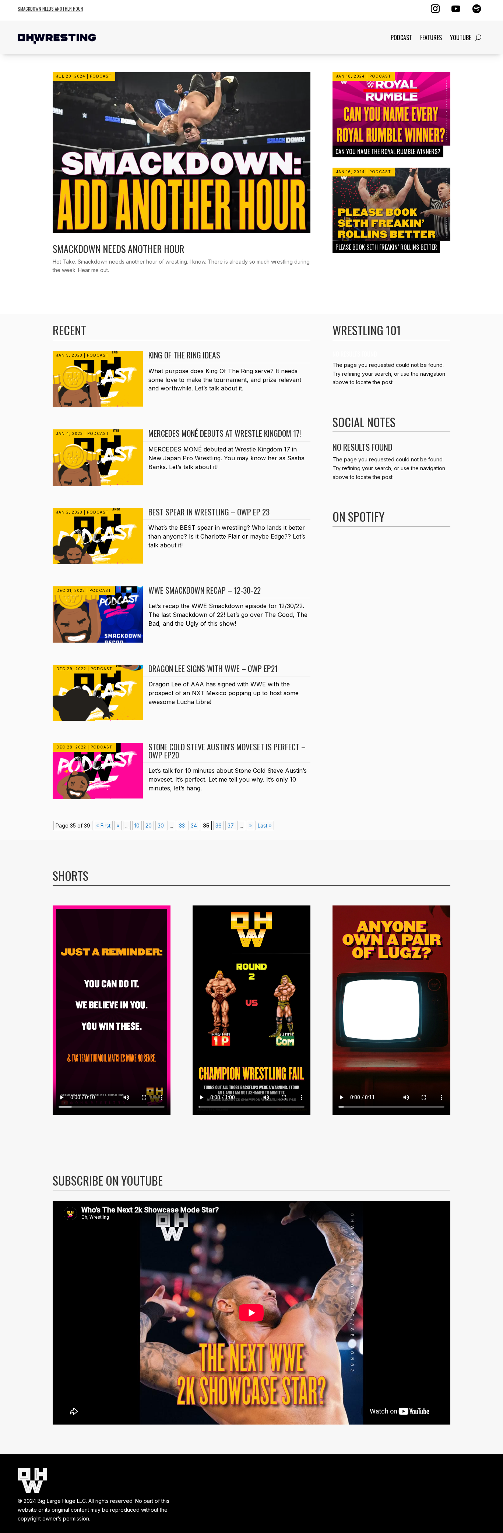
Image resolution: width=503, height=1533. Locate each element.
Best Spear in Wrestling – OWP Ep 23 (209, 512)
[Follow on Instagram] (435, 9)
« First (103, 825)
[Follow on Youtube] (456, 9)
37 (231, 825)
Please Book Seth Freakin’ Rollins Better (386, 247)
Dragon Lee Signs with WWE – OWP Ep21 (213, 668)
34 (194, 825)
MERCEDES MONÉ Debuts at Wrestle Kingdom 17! (224, 433)
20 (148, 825)
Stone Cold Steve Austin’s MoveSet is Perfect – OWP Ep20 (227, 751)
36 (218, 825)
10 (137, 825)
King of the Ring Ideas (184, 355)
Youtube (460, 37)
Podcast (401, 37)
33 (182, 825)
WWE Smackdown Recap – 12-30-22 (204, 590)
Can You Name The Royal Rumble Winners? (387, 151)
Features (431, 37)
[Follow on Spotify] (476, 9)
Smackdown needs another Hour (50, 9)
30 (161, 825)
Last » (265, 825)
